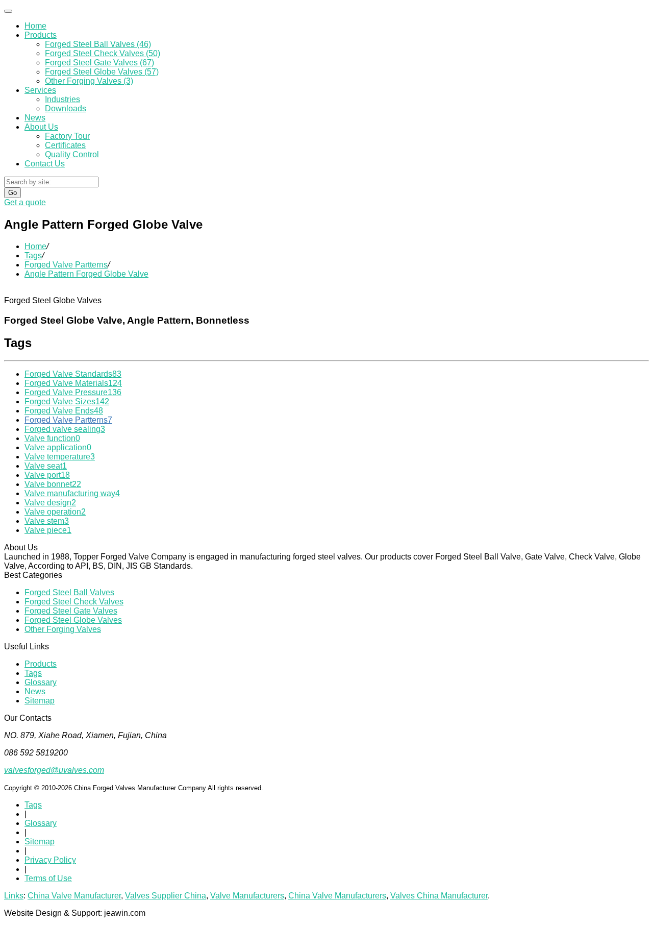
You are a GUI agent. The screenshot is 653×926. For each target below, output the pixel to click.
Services (40, 90)
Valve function (52, 438)
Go (12, 193)
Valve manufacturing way (72, 493)
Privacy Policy (50, 860)
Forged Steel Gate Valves (70, 610)
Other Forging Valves (62, 629)
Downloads (65, 108)
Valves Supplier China (165, 895)
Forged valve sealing (64, 429)
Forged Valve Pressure (72, 392)
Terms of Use (48, 878)
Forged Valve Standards (72, 374)
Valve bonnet (52, 484)
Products (40, 35)
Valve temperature (59, 456)
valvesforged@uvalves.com (54, 770)
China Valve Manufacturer (74, 895)
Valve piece (47, 530)
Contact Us (44, 163)
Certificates (65, 145)
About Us (41, 127)
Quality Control (72, 154)
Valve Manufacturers (247, 895)
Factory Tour (67, 136)
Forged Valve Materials (73, 383)
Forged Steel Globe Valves (73, 620)
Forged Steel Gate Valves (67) (99, 62)
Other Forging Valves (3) (89, 81)
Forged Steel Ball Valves (69, 592)
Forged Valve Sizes (66, 401)
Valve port (47, 475)
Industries (62, 99)
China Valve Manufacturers (337, 895)
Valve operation (55, 511)
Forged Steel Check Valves (73, 601)
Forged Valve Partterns (66, 264)
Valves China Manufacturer (439, 895)
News (34, 117)
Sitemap (39, 700)
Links (13, 895)
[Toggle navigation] (8, 11)
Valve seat (45, 465)
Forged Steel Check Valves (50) (102, 53)
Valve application (57, 447)
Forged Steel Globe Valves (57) (102, 71)
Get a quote (25, 202)
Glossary (40, 682)
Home (35, 25)
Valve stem (46, 521)
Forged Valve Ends (63, 410)
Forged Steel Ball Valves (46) (98, 44)
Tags (33, 255)
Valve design (50, 502)
